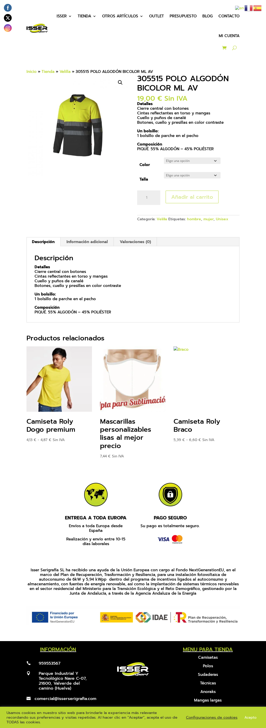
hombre (194, 219)
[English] (239, 8)
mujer (208, 219)
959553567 (50, 663)
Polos (208, 666)
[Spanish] (257, 8)
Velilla (65, 71)
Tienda (84, 16)
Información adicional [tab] (87, 242)
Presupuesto (183, 16)
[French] (248, 8)
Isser (62, 16)
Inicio (31, 71)
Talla (143, 179)
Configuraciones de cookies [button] (211, 717)
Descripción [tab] (43, 242)
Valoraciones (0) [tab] (135, 242)
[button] (120, 82)
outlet (156, 16)
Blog (207, 16)
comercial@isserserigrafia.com (65, 699)
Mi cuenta (229, 36)
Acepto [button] (250, 717)
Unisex (222, 219)
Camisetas (208, 657)
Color (144, 165)
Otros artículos (120, 16)
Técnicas (208, 683)
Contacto (229, 16)
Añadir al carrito (192, 197)
